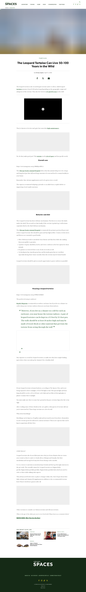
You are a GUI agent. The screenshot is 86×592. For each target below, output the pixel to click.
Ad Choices (34, 575)
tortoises (19, 89)
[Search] (80, 2)
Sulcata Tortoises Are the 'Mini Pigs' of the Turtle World (35, 535)
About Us (27, 575)
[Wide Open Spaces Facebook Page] (73, 4)
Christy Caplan (40, 72)
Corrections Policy (55, 575)
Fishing (32, 4)
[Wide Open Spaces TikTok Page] (78, 4)
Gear (44, 4)
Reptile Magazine (22, 303)
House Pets (12, 7)
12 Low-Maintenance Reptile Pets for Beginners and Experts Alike (63, 535)
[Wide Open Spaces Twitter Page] (80, 4)
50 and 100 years (51, 91)
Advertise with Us (44, 575)
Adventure (24, 4)
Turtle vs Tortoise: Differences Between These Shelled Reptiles (36, 544)
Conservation (52, 4)
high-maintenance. (53, 128)
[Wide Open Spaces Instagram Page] (75, 4)
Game (38, 4)
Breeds (7, 7)
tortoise (39, 156)
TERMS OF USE (43, 586)
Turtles (43, 58)
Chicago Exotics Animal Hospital (29, 171)
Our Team (62, 4)
